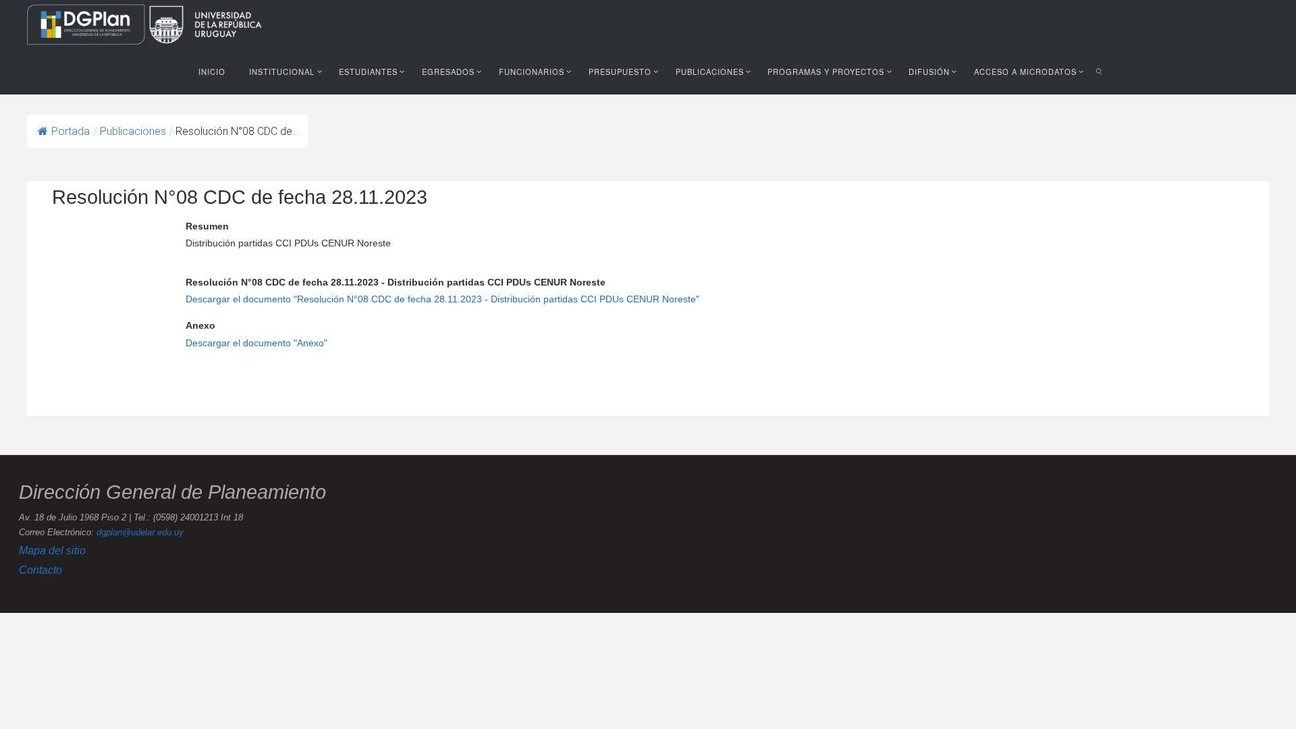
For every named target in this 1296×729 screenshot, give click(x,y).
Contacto (40, 570)
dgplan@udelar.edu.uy (140, 532)
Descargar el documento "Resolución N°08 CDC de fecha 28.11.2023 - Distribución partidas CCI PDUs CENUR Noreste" (442, 299)
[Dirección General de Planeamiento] (87, 23)
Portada (70, 131)
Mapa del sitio (52, 550)
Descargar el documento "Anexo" (256, 343)
